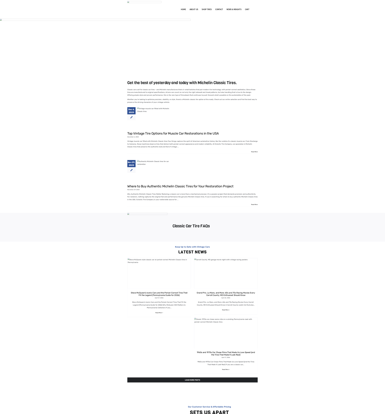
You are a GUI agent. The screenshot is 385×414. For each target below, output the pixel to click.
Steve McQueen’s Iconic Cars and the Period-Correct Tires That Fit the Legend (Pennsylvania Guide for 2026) (159, 294)
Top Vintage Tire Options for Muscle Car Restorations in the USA (173, 133)
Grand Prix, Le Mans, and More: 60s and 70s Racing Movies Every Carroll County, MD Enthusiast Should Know (226, 294)
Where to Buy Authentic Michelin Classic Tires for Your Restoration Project (180, 186)
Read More (254, 151)
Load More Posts (192, 380)
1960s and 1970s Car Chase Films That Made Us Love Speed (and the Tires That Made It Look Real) (226, 353)
